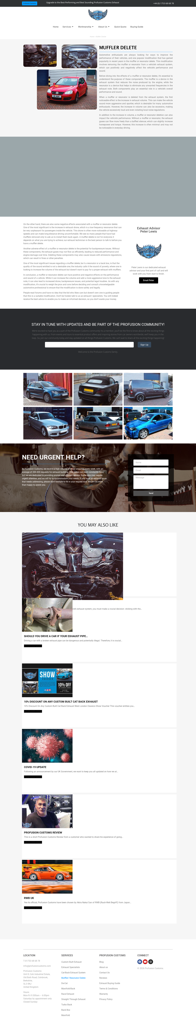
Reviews (103, 978)
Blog (101, 962)
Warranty (103, 994)
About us (103, 967)
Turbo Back (66, 1004)
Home (56, 26)
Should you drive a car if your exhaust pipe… (56, 636)
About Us (102, 26)
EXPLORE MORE (33, 646)
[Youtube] (145, 961)
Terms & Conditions (108, 988)
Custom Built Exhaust (71, 962)
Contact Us (104, 972)
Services (67, 26)
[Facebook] (139, 961)
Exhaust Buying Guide (109, 983)
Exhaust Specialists (70, 967)
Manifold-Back (68, 988)
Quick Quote (120, 26)
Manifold (65, 1015)
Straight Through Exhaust (73, 999)
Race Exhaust (67, 994)
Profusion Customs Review (43, 832)
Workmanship (84, 26)
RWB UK (29, 898)
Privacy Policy (106, 999)
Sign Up (144, 344)
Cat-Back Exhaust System (73, 972)
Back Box (65, 1010)
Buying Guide (136, 26)
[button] (29, 3)
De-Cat (64, 983)
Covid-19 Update (35, 767)
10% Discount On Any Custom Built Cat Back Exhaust (61, 701)
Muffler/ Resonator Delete (73, 978)
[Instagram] (150, 961)
